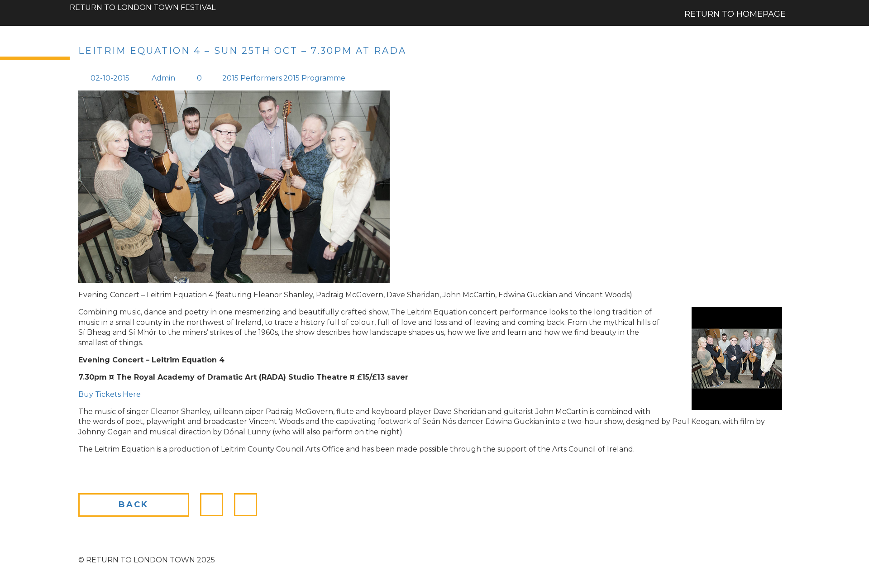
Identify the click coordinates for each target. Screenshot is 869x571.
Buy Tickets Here (109, 394)
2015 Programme (314, 78)
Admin (163, 78)
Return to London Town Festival (142, 3)
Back (133, 504)
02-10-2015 (110, 78)
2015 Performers (252, 78)
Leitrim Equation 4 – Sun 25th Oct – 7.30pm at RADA (242, 50)
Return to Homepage (735, 14)
